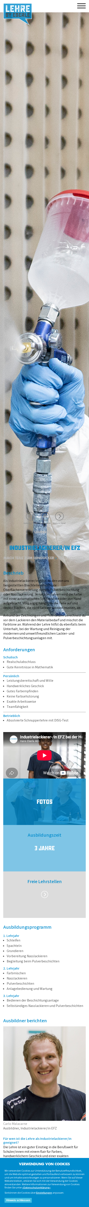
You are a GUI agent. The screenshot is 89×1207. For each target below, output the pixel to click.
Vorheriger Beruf (30, 523)
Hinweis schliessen (18, 1200)
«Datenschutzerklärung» (36, 1187)
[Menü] (81, 6)
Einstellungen (44, 1192)
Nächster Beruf (59, 523)
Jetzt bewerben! (71, 558)
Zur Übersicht (45, 523)
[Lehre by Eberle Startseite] (17, 14)
